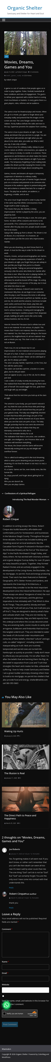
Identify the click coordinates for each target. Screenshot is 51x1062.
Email (5, 973)
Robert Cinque (22, 72)
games (13, 76)
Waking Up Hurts (13, 731)
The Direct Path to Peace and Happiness (20, 817)
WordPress (6, 1057)
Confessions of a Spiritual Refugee (20, 493)
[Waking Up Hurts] (25, 704)
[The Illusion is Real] (25, 746)
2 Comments (34, 72)
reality (19, 76)
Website (5, 984)
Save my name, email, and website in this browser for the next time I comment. (25, 1002)
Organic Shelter (24, 8)
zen (6, 56)
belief (8, 76)
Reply (11, 887)
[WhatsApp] (6, 1005)
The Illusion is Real (14, 773)
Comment (7, 929)
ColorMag (42, 1054)
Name (5, 961)
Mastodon (6, 1049)
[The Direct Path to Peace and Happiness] (25, 788)
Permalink (36, 854)
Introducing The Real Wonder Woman (29, 499)
